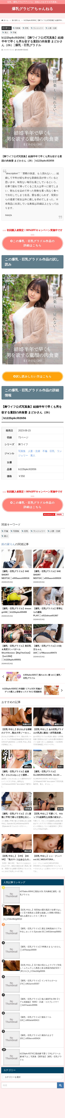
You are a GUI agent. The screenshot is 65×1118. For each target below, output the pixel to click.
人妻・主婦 (52, 28)
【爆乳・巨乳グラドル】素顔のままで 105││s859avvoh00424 (36, 1036)
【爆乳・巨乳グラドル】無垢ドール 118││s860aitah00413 (35, 1018)
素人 (6, 32)
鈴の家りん (6, 28)
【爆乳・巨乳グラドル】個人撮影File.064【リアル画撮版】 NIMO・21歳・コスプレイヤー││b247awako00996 (40, 1002)
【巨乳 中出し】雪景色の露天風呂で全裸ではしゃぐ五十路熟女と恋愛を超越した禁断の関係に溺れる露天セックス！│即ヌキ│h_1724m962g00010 (32, 914)
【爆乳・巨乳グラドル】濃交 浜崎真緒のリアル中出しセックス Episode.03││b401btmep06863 (41, 930)
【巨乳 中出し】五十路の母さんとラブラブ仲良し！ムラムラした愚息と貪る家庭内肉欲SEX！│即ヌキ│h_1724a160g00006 (41, 968)
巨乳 (26, 28)
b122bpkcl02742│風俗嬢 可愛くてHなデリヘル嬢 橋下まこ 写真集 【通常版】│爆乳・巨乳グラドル (41, 1057)
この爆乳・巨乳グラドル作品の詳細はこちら (34, 243)
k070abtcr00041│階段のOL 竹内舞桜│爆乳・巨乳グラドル (40, 893)
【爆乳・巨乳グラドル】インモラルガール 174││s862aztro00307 (38, 982)
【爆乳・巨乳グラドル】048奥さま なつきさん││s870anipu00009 (40, 948)
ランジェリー (38, 28)
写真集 (17, 28)
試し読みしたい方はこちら (34, 376)
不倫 (14, 32)
